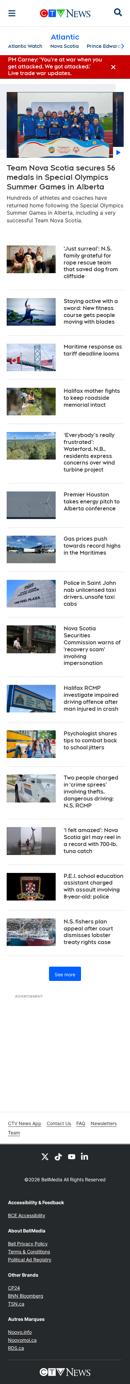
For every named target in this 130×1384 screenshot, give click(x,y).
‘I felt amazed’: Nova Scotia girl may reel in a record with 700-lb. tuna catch (92, 840)
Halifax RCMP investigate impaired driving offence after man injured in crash (91, 698)
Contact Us (59, 1123)
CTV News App (24, 1123)
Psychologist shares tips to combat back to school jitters (90, 740)
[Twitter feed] (45, 1156)
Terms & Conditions (29, 1251)
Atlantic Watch (25, 46)
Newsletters (104, 1123)
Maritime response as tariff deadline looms (93, 350)
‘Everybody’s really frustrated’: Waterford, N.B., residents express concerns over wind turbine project (89, 452)
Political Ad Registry (29, 1259)
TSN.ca (16, 1304)
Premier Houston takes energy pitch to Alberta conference (92, 501)
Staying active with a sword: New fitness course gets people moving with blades (91, 311)
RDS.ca (16, 1348)
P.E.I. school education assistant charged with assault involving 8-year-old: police (93, 886)
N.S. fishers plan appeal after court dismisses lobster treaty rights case (88, 931)
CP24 (14, 1288)
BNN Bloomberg (25, 1296)
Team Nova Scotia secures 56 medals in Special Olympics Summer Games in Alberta (61, 177)
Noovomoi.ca (22, 1340)
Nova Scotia (64, 46)
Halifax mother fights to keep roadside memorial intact (92, 398)
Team (14, 1132)
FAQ (80, 1123)
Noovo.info (20, 1332)
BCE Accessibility (26, 1215)
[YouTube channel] (72, 1156)
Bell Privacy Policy (28, 1243)
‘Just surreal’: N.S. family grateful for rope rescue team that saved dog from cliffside (91, 262)
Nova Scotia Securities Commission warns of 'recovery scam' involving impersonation (92, 645)
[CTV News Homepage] (65, 13)
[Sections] (12, 13)
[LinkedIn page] (85, 1156)
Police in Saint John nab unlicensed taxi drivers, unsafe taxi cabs (90, 593)
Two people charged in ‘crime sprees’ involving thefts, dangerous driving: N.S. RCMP (91, 791)
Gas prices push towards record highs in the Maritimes (92, 546)
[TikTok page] (58, 1156)
